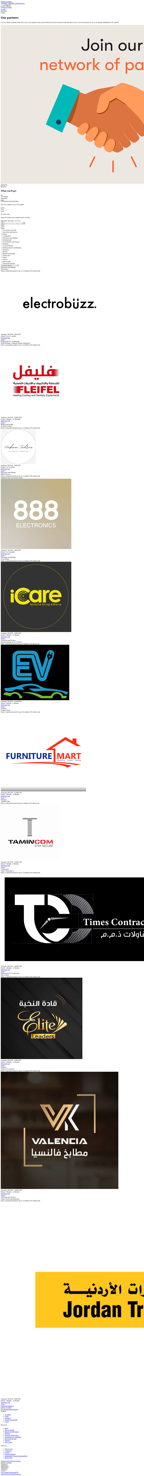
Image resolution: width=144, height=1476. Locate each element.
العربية (3, 5)
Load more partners (7, 1406)
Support (22, 3)
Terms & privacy (6, 1461)
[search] (2, 223)
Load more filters (6, 265)
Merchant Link (5, 338)
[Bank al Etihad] (6, 1)
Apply (3, 339)
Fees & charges (16, 1461)
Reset (15, 265)
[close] (24, 223)
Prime (18, 3)
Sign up (8, 5)
